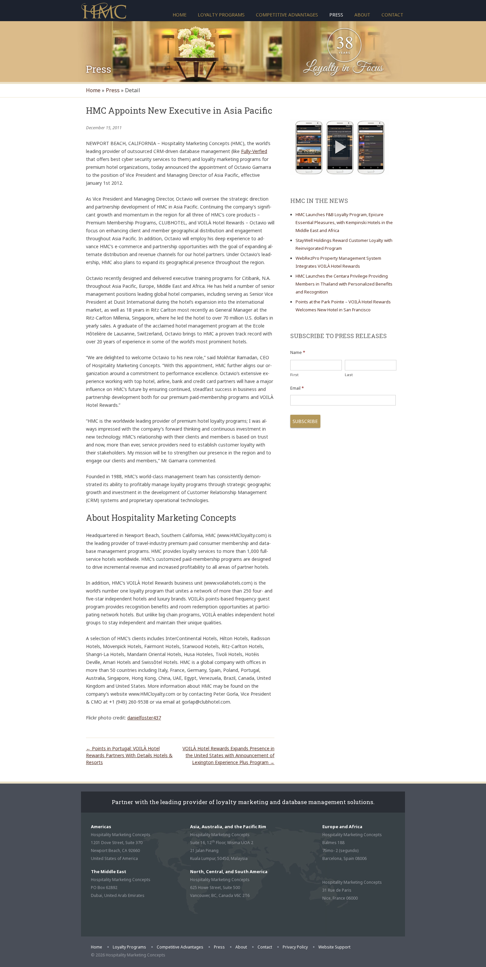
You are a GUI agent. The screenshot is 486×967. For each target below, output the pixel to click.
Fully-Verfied (254, 151)
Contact (392, 15)
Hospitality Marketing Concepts (103, 10)
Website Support (334, 947)
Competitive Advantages (287, 15)
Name (297, 352)
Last (349, 374)
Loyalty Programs (221, 15)
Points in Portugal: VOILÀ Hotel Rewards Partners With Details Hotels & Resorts (129, 755)
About (362, 15)
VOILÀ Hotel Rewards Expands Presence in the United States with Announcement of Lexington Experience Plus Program (228, 755)
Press (336, 15)
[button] (340, 147)
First (294, 374)
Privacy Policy (295, 947)
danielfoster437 (144, 718)
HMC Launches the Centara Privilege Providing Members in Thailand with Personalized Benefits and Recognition (344, 284)
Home (179, 15)
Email (297, 388)
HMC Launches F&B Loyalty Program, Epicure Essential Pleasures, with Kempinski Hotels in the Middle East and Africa (344, 222)
